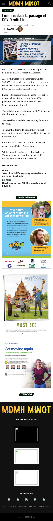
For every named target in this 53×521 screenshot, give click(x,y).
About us (22, 506)
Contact (13, 506)
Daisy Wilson (12, 29)
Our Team (32, 506)
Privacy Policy (44, 506)
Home (4, 506)
